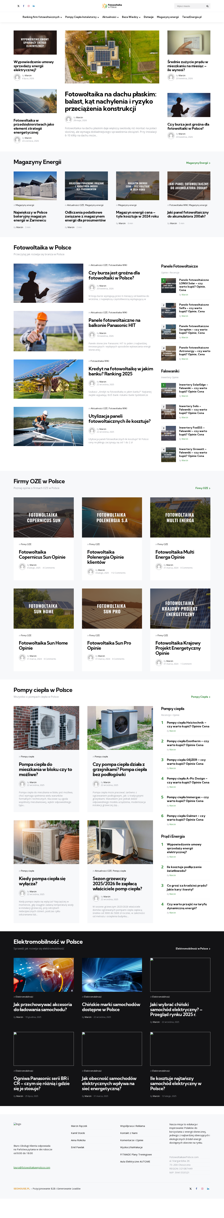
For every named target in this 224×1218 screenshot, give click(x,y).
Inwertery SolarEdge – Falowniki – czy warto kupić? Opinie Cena (193, 388)
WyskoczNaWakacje (131, 1147)
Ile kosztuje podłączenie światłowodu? (184, 869)
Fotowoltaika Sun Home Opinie (43, 645)
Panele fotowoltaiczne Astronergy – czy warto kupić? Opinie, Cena (194, 351)
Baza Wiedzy (130, 17)
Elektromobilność (24, 996)
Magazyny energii (168, 17)
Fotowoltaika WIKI (179, 205)
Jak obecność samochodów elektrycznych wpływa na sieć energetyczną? (109, 1083)
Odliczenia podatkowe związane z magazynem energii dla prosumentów (85, 216)
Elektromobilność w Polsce (192, 948)
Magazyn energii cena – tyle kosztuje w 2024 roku (137, 214)
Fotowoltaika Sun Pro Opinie (109, 645)
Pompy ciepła (27, 756)
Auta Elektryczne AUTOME (135, 1161)
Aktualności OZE (75, 205)
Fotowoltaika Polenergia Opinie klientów (105, 557)
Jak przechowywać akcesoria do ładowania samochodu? (43, 1006)
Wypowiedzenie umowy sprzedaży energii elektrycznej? (34, 66)
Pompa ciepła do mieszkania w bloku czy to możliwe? (45, 769)
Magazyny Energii (197, 162)
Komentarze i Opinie (131, 1140)
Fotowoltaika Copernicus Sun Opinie (42, 554)
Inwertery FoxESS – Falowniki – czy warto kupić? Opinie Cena (193, 431)
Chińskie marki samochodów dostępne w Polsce (111, 1006)
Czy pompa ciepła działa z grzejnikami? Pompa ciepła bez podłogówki (120, 769)
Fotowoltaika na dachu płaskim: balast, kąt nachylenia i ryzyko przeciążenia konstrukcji (110, 101)
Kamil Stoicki (78, 1133)
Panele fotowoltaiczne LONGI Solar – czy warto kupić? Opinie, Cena (194, 285)
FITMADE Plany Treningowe (136, 1154)
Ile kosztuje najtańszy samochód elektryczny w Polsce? (175, 1083)
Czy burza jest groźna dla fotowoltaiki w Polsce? (188, 126)
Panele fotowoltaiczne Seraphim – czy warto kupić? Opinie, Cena (194, 329)
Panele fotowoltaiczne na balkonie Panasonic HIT (114, 322)
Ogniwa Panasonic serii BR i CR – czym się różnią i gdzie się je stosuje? (42, 1083)
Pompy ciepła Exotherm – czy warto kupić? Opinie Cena (188, 743)
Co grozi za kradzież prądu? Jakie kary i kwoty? (187, 887)
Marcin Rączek (79, 1126)
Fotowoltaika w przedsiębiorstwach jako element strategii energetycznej (34, 126)
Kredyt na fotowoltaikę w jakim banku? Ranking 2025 (121, 371)
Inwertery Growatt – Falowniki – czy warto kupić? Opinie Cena (193, 452)
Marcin (28, 75)
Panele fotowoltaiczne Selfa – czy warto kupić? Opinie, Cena (194, 308)
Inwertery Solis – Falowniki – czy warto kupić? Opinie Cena (193, 409)
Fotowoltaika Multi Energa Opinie (174, 554)
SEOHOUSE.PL (22, 1188)
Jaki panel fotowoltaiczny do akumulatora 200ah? (188, 214)
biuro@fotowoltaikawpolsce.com (32, 1167)
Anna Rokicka (78, 1140)
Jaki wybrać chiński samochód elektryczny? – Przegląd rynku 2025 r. (176, 1009)
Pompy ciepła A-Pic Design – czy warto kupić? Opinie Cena (188, 780)
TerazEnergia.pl (192, 17)
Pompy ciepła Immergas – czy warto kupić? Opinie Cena (188, 799)
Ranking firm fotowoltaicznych (41, 17)
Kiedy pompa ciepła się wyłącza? (42, 881)
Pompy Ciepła (199, 696)
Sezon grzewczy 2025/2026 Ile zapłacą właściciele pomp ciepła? (117, 883)
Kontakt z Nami (128, 1133)
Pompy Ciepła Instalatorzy (81, 17)
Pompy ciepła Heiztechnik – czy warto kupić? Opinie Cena (188, 724)
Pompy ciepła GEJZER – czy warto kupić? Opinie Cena (186, 761)
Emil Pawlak (77, 1147)
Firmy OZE (201, 488)
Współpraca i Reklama (132, 1126)
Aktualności (109, 17)
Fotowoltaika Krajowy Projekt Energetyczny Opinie (178, 648)
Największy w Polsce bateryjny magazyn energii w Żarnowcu (30, 216)
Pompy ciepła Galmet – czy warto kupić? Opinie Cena (186, 817)
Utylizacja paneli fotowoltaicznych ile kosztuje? (120, 418)
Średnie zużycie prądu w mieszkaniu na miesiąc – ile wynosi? (187, 66)
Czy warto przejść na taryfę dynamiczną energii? (187, 906)
